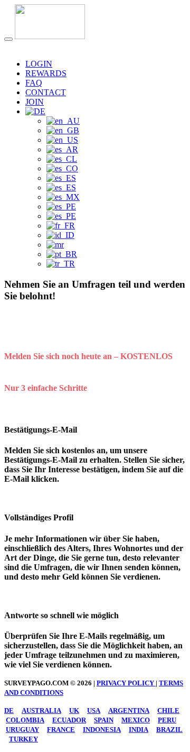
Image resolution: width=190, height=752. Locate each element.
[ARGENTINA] (62, 149)
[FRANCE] (60, 225)
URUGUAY (22, 729)
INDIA (138, 729)
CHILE (168, 710)
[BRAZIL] (61, 254)
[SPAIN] (61, 187)
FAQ (33, 82)
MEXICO (135, 720)
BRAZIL (169, 729)
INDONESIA (102, 729)
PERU (167, 720)
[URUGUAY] (61, 216)
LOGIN (38, 63)
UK (74, 710)
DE (9, 710)
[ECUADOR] (61, 177)
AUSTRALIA (41, 710)
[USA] (62, 139)
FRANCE (61, 729)
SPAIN (103, 720)
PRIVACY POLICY (126, 683)
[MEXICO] (63, 196)
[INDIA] (55, 244)
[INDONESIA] (60, 235)
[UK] (62, 130)
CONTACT (45, 92)
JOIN (34, 101)
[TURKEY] (60, 263)
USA (93, 710)
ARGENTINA (128, 710)
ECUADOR (69, 720)
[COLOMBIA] (62, 168)
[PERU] (61, 206)
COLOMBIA (25, 720)
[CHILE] (61, 158)
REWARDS (45, 73)
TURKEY (23, 739)
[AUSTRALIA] (63, 120)
